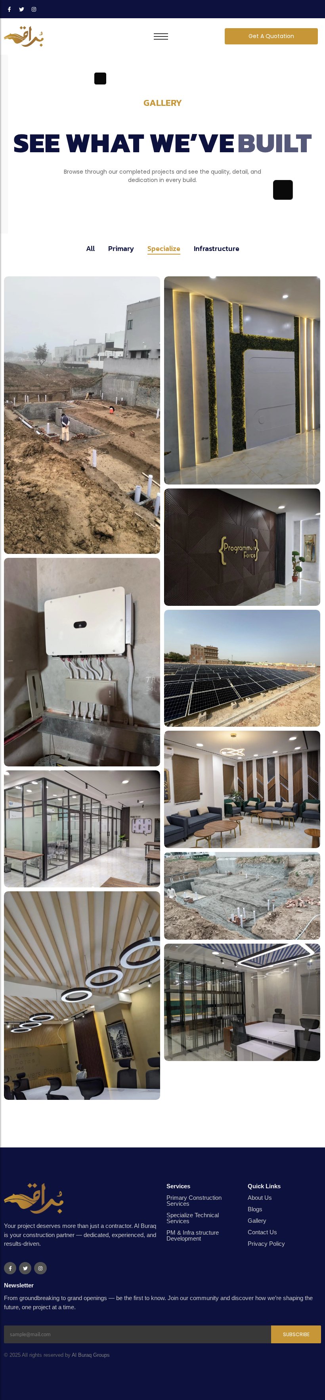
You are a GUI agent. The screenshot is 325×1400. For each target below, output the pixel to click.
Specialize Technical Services (192, 1218)
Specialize (163, 248)
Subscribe (296, 1334)
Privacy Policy (266, 1243)
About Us (260, 1197)
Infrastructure (216, 248)
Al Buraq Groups (91, 1355)
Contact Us (262, 1232)
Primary (121, 248)
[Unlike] (134, 531)
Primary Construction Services (194, 1200)
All (90, 248)
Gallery (257, 1220)
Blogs (255, 1209)
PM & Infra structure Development (192, 1235)
